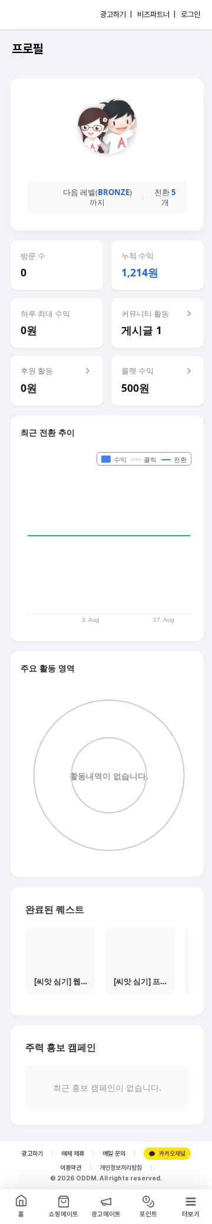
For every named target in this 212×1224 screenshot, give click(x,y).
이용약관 (70, 1168)
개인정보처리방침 (121, 1168)
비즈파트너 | (156, 14)
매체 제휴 (72, 1153)
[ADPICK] (33, 14)
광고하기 (32, 1153)
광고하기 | (116, 14)
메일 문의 (113, 1153)
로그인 (190, 14)
